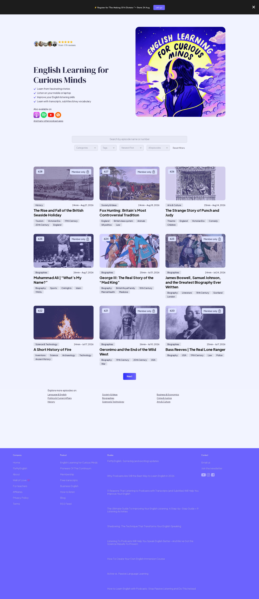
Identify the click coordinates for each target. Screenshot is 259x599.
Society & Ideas (110, 394)
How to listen (67, 491)
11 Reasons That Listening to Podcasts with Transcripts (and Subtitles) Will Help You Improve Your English (153, 492)
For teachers (20, 486)
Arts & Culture (163, 401)
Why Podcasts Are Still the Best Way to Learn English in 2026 (140, 475)
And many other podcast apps (48, 121)
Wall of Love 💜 (21, 480)
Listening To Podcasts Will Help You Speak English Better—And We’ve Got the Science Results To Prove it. (150, 542)
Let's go (159, 7)
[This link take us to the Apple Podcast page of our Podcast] (37, 115)
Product (63, 455)
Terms (16, 503)
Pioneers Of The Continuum (75, 468)
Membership (67, 474)
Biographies (108, 398)
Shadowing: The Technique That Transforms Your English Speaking (144, 526)
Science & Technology (113, 401)
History (51, 401)
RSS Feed (65, 503)
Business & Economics (168, 394)
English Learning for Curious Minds (79, 462)
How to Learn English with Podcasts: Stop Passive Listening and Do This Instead (151, 588)
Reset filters (179, 147)
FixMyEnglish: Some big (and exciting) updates (133, 461)
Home (16, 462)
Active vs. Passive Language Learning (127, 573)
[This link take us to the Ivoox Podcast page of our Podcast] (58, 115)
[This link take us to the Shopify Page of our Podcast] (44, 115)
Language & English (57, 394)
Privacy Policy (21, 497)
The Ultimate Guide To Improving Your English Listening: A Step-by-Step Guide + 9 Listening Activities (152, 510)
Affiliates (17, 491)
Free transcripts (69, 480)
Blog (62, 497)
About (16, 474)
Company (17, 455)
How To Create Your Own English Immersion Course (136, 558)
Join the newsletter (211, 468)
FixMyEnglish (20, 468)
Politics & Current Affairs (60, 398)
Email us (205, 462)
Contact (204, 455)
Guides (110, 455)
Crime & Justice (164, 398)
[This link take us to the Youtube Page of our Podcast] (51, 115)
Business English (69, 486)
